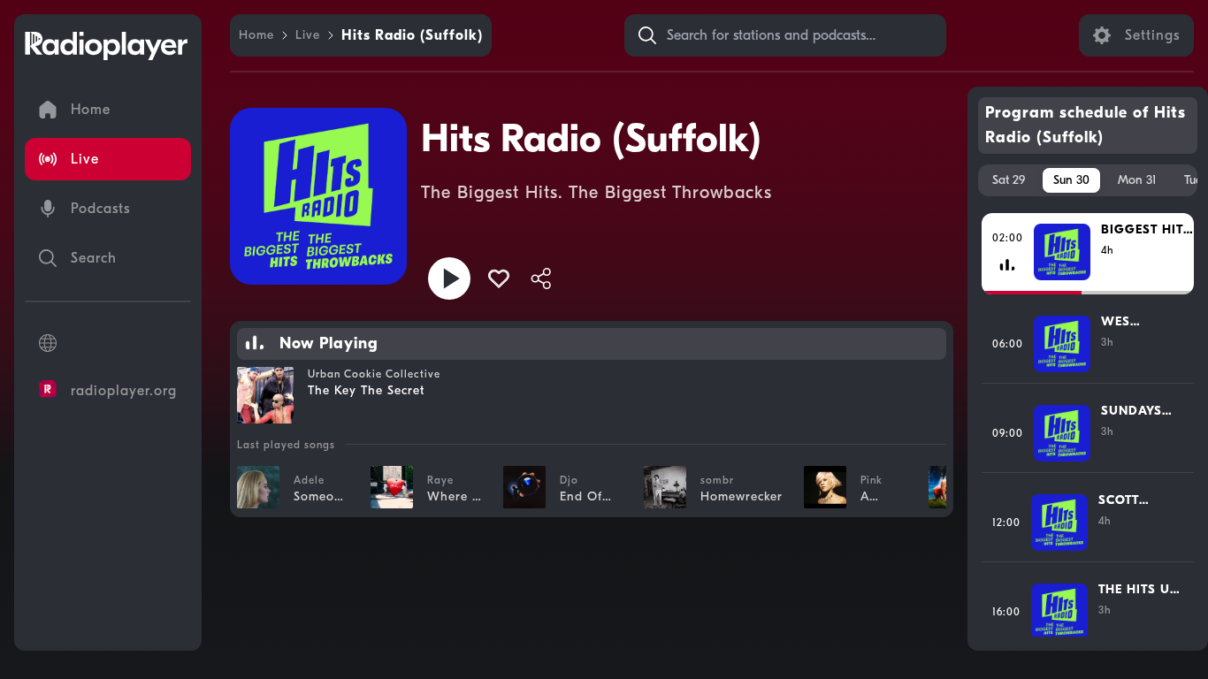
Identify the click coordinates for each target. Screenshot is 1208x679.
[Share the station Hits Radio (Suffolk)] (541, 278)
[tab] (1009, 180)
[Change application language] (108, 343)
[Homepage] (106, 46)
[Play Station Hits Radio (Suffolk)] (449, 278)
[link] (256, 35)
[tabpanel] (1088, 423)
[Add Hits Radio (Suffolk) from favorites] (498, 278)
